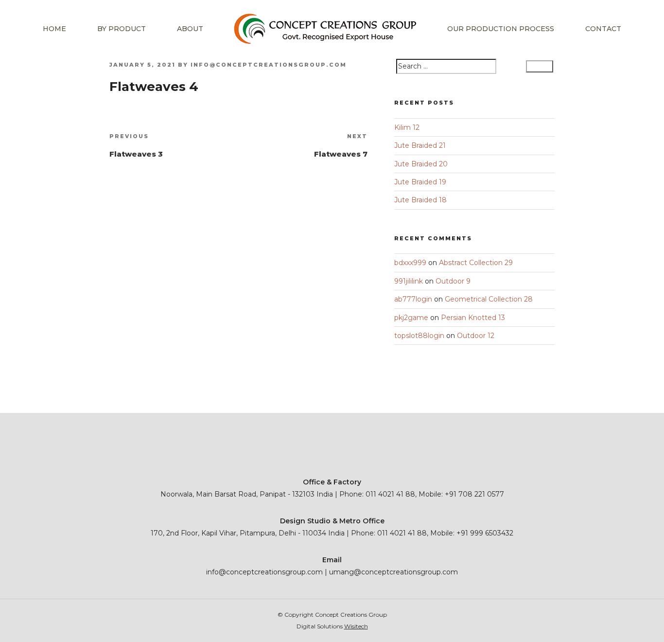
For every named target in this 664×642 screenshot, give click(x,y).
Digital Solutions (332, 626)
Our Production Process (500, 28)
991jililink (408, 281)
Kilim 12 (406, 127)
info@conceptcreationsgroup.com (269, 64)
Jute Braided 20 (421, 164)
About (190, 28)
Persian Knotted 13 (473, 317)
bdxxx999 (410, 262)
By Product (121, 28)
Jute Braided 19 (420, 182)
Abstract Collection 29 (476, 262)
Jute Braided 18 (420, 200)
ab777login (413, 299)
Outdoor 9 (453, 281)
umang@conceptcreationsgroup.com (393, 572)
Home (54, 28)
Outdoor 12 (475, 335)
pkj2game (411, 317)
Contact (603, 28)
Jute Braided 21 (420, 145)
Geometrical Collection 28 (489, 299)
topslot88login (419, 335)
